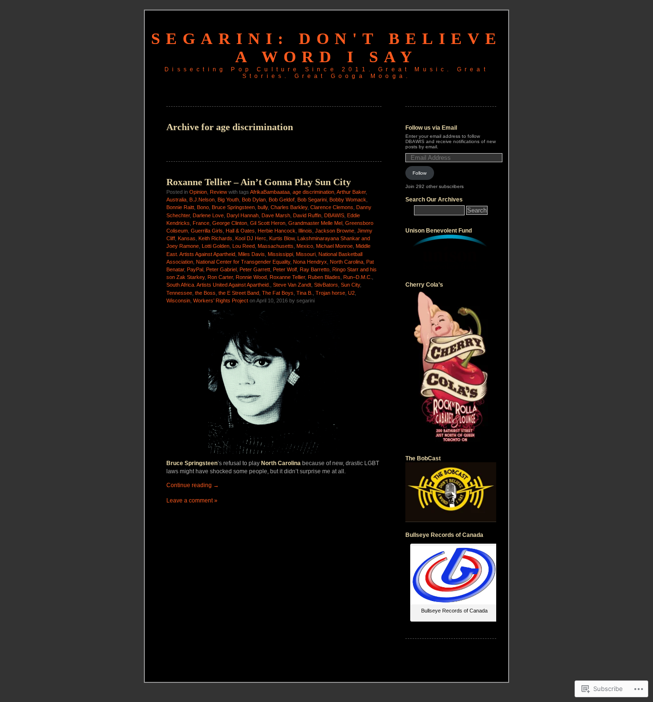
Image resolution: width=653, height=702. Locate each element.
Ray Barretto (314, 269)
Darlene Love (208, 215)
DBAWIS (334, 215)
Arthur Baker (351, 192)
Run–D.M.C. (357, 277)
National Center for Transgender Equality (243, 262)
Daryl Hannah (243, 215)
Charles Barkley (289, 207)
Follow (419, 173)
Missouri (306, 254)
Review (218, 192)
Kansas (187, 238)
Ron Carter (220, 277)
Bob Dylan (254, 199)
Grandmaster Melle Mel (315, 223)
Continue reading (192, 485)
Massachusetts (276, 246)
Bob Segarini (311, 199)
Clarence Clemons (331, 207)
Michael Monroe (334, 246)
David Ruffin (307, 215)
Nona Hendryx (310, 262)
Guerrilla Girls (207, 231)
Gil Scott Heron (267, 223)
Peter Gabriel (221, 269)
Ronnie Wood (251, 277)
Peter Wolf (285, 269)
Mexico (304, 246)
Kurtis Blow (281, 238)
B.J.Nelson (202, 199)
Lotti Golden (215, 246)
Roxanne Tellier (287, 277)
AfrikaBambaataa (270, 192)
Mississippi (280, 254)
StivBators (326, 285)
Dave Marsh (275, 215)
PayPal (195, 269)
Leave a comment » (192, 500)
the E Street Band (238, 293)
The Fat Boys (278, 293)
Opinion (198, 192)
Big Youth (228, 199)
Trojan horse (330, 293)
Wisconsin (178, 300)
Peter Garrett (254, 269)
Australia (176, 199)
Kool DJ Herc (250, 238)
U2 (351, 293)
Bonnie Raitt (180, 207)
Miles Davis (251, 254)
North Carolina (346, 262)
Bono (203, 207)
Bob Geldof (281, 199)
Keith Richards (215, 238)
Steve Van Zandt (292, 285)
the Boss (205, 293)
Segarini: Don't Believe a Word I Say (326, 48)
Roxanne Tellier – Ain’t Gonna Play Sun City (258, 182)
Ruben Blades (324, 277)
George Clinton (229, 223)
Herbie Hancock (276, 231)
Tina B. (304, 293)
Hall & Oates (240, 231)
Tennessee (179, 293)
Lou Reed (243, 246)
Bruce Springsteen (233, 207)
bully (263, 207)
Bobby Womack (347, 199)
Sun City (350, 285)
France (201, 223)
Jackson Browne (334, 231)
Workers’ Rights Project (220, 300)
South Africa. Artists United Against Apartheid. (218, 285)
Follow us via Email (431, 127)
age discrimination (313, 192)
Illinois (305, 231)
